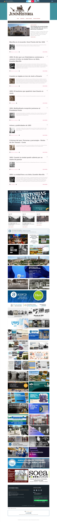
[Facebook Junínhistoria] (36, 490)
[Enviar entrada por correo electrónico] (19, 52)
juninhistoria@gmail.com (37, 494)
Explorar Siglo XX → (25, 226)
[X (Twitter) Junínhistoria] (39, 490)
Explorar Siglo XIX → (11, 226)
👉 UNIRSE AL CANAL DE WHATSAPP (41, 500)
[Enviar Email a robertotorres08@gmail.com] (34, 490)
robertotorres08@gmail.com (38, 493)
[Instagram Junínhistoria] (41, 490)
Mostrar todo (45, 21)
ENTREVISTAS (22, 18)
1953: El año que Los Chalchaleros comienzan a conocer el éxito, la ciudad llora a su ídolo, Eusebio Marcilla (26, 59)
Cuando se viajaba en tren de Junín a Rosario (25, 76)
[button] (47, 41)
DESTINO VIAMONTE (29, 18)
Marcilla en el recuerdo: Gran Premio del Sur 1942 (27, 42)
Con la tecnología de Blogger (29, 518)
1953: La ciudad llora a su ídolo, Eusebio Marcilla (26, 174)
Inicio (18, 18)
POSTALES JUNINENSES (36, 18)
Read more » (45, 51)
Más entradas (28, 188)
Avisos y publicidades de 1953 (20, 125)
